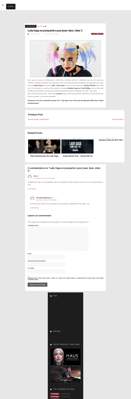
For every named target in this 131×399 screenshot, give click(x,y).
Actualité (94, 34)
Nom (30, 254)
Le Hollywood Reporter (41, 83)
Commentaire (33, 225)
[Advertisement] (65, 312)
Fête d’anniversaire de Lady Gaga (44, 156)
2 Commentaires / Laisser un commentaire (44, 34)
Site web (31, 268)
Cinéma (100, 34)
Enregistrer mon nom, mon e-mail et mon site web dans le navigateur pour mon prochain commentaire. (65, 278)
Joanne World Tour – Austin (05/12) (77, 156)
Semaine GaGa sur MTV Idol (111, 140)
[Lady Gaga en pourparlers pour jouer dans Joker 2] (38, 26)
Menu (12, 6)
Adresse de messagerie (37, 261)
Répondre (32, 189)
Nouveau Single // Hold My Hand (38, 119)
